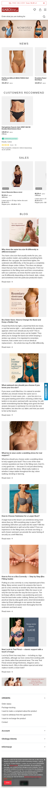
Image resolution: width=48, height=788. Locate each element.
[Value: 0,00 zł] (40, 9)
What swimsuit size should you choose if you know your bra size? (21, 386)
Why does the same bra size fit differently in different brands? (20, 251)
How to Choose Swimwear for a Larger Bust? (21, 516)
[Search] (44, 16)
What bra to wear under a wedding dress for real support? (22, 454)
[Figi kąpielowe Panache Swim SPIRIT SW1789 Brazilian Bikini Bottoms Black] (17, 110)
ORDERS (6, 698)
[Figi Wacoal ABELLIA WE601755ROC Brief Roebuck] (17, 61)
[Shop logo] (10, 9)
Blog (24, 214)
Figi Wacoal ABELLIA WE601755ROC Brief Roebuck (15, 79)
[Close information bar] (44, 3)
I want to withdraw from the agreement (17, 715)
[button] (4, 29)
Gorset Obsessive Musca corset (12, 192)
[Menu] (45, 9)
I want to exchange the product (14, 718)
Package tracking (8, 707)
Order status (6, 704)
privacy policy (14, 765)
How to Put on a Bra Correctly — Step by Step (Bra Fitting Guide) (23, 578)
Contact (5, 722)
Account (6, 731)
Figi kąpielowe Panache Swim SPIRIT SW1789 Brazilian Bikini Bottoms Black (16, 128)
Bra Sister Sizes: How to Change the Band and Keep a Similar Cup (21, 321)
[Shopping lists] (34, 9)
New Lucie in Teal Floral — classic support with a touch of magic (22, 650)
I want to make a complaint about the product (19, 711)
